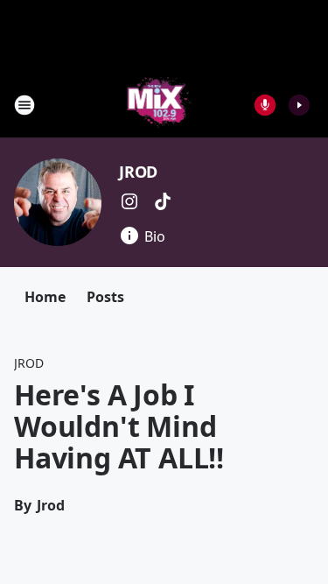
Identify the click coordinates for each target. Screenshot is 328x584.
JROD (138, 171)
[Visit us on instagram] (129, 201)
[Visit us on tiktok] (162, 201)
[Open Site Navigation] (24, 105)
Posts (105, 296)
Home (45, 296)
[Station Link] (159, 104)
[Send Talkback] (265, 105)
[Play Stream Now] (299, 105)
